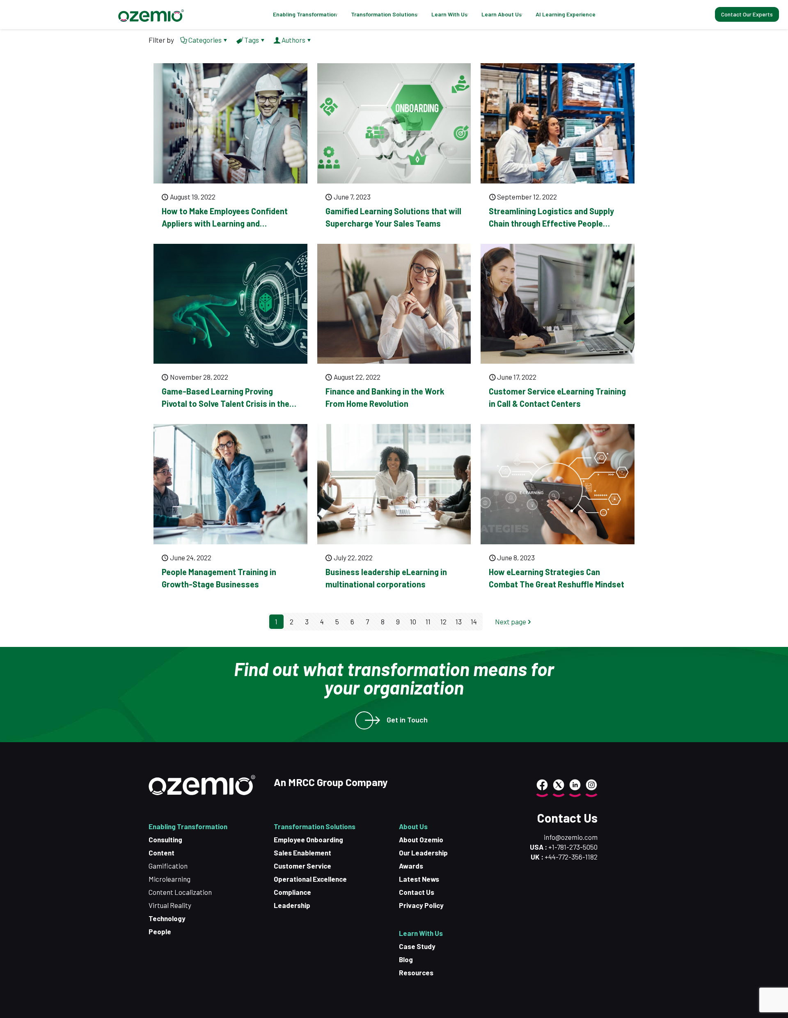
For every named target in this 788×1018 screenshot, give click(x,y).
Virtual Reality (170, 905)
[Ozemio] (151, 14)
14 (474, 621)
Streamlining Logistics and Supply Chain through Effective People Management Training (551, 223)
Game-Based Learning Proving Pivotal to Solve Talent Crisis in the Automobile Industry (225, 403)
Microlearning (169, 879)
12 (443, 621)
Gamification (168, 866)
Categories (205, 40)
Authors (293, 40)
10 (413, 621)
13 (459, 621)
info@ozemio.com (571, 837)
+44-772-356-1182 (571, 857)
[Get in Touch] (364, 720)
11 (428, 621)
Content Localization (180, 892)
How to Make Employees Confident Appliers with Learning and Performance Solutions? (225, 223)
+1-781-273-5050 (572, 847)
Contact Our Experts (747, 14)
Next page (510, 621)
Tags (251, 40)
